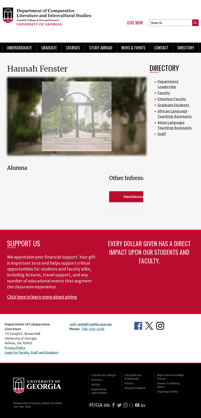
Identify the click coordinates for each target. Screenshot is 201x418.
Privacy (128, 383)
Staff (161, 134)
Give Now (135, 23)
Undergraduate (19, 48)
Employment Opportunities (99, 391)
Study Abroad (100, 48)
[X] (119, 405)
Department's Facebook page (138, 326)
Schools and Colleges (103, 375)
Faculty (163, 93)
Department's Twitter (149, 326)
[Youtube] (137, 405)
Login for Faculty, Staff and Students (31, 352)
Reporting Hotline (167, 391)
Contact (161, 48)
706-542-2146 (92, 329)
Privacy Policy (15, 348)
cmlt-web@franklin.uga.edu (90, 324)
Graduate (49, 48)
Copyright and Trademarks (132, 377)
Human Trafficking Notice (168, 385)
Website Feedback (134, 388)
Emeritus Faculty (171, 99)
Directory (186, 48)
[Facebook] (113, 405)
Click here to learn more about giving (42, 297)
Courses (73, 48)
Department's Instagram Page (160, 326)
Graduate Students (173, 105)
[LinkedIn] (143, 405)
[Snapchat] (131, 405)
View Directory (135, 197)
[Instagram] (125, 405)
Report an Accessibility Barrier (170, 377)
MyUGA (95, 384)
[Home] (46, 19)
